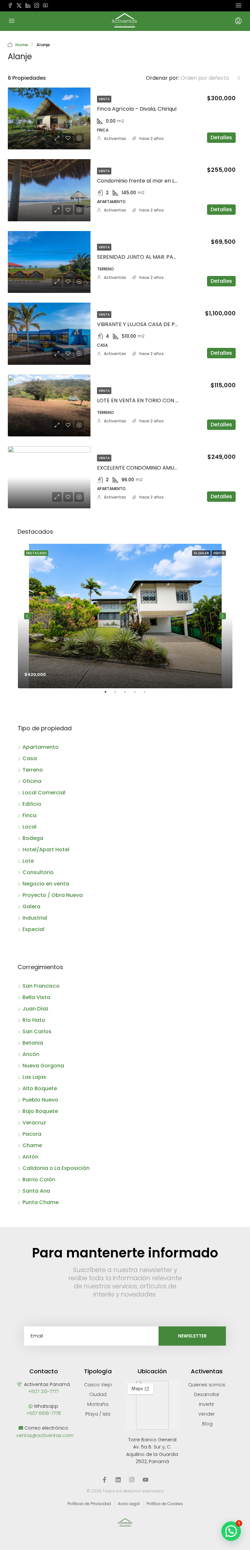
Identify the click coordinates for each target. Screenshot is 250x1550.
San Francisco (41, 986)
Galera (31, 906)
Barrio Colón (38, 1179)
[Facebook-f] (104, 1480)
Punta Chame (40, 1202)
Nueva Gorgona (43, 1065)
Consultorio (38, 872)
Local (29, 826)
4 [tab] (138, 694)
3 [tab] (128, 694)
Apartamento (40, 747)
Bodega (32, 838)
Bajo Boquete (40, 1111)
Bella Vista (36, 997)
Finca (29, 815)
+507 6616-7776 (43, 1413)
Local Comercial (43, 792)
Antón (30, 1156)
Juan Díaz (35, 1008)
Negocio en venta (45, 883)
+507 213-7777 (43, 1391)
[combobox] (211, 78)
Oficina (31, 781)
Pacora (31, 1134)
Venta (104, 99)
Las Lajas (34, 1077)
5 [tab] (148, 694)
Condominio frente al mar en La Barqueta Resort (159, 181)
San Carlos (36, 1031)
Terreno (32, 770)
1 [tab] (108, 694)
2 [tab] (118, 694)
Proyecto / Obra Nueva (52, 895)
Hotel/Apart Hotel (45, 849)
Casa (29, 758)
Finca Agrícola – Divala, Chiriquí (137, 109)
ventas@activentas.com (45, 1435)
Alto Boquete (39, 1088)
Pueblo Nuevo (40, 1100)
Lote (28, 861)
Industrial (34, 918)
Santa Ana (36, 1191)
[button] (231, 1531)
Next (222, 616)
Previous (27, 616)
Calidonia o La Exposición (56, 1168)
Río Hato (33, 1020)
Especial (33, 929)
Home (21, 45)
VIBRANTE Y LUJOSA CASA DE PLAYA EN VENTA (155, 324)
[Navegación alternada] (238, 5)
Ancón (30, 1054)
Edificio (31, 804)
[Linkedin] (118, 1480)
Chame (32, 1145)
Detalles (221, 137)
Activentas (115, 138)
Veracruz (34, 1122)
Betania (32, 1043)
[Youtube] (145, 1480)
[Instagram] (132, 1480)
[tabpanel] (125, 616)
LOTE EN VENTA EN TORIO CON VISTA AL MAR (153, 400)
